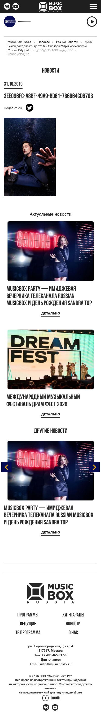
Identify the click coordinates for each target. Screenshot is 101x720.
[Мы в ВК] (7, 7)
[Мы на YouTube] (15, 7)
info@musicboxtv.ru (55, 664)
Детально (50, 313)
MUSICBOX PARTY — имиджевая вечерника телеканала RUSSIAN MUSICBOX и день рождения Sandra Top (49, 296)
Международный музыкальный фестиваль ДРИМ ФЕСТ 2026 (43, 401)
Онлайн (55, 698)
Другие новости (50, 431)
